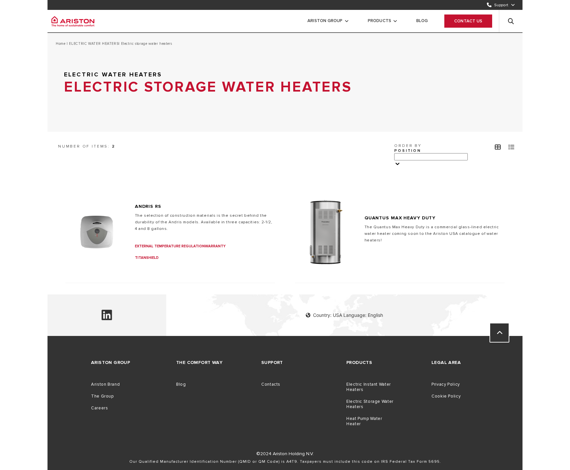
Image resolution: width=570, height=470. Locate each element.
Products (380, 20)
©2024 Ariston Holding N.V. (285, 453)
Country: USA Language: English (348, 315)
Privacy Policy (445, 384)
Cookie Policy (445, 396)
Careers (99, 408)
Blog (422, 20)
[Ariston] (73, 21)
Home (61, 43)
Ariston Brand (105, 384)
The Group (102, 396)
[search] (510, 21)
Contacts (270, 384)
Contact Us (468, 21)
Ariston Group (325, 20)
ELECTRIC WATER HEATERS (93, 43)
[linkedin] (107, 318)
